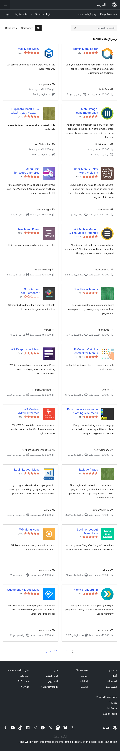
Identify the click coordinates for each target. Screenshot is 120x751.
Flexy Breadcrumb (86, 589)
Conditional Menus (86, 289)
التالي (48, 651)
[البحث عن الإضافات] (74, 28)
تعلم (56, 670)
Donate (23, 681)
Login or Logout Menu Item (87, 531)
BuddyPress (110, 713)
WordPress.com (106, 697)
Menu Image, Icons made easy (86, 110)
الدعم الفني (52, 675)
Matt (112, 702)
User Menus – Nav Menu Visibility (86, 170)
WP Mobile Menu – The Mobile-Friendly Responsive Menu (85, 231)
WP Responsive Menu (25, 349)
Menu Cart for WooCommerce (27, 170)
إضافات (84, 681)
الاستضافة (111, 681)
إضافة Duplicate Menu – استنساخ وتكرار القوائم (25, 110)
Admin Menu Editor (85, 48)
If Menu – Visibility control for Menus (86, 351)
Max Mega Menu (29, 48)
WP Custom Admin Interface (29, 411)
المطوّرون (53, 681)
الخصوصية (111, 686)
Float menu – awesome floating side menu (82, 411)
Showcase (82, 670)
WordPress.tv (49, 686)
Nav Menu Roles (29, 229)
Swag (24, 686)
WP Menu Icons (29, 529)
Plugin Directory (108, 14)
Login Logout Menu (27, 469)
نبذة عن (113, 670)
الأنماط (84, 686)
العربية (106, 727)
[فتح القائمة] (5, 4)
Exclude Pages (88, 469)
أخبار (114, 675)
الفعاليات (24, 675)
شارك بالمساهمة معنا (18, 670)
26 (55, 651)
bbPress (112, 708)
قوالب (84, 675)
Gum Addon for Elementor (30, 290)
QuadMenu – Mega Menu (23, 589)
